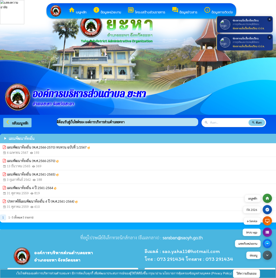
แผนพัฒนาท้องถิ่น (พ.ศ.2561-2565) (33, 174)
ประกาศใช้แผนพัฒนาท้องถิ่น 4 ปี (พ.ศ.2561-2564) (42, 201)
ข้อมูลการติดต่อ (218, 10)
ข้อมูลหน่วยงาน (107, 10)
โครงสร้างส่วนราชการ (146, 10)
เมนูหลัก (77, 10)
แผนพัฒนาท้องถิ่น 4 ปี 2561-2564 (32, 188)
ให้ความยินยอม (246, 273)
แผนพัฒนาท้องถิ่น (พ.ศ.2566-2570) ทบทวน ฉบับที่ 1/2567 (48, 147)
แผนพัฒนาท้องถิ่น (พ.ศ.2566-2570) (33, 161)
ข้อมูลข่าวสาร (184, 10)
